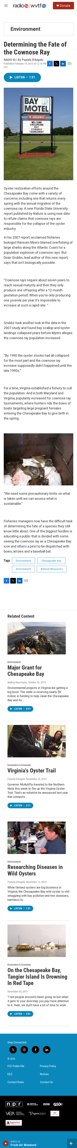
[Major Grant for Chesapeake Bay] (36, 638)
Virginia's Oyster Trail (31, 770)
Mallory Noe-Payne (17, 682)
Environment (25, 29)
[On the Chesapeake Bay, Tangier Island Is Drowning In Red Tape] (36, 941)
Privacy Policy (48, 1066)
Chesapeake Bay (51, 560)
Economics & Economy (19, 765)
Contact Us (46, 1082)
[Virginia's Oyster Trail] (36, 741)
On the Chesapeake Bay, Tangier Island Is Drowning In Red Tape (37, 976)
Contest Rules (15, 1082)
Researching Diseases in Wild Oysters (35, 870)
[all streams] (72, 1143)
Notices (44, 1074)
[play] (5, 1143)
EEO (9, 1074)
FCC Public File (15, 1066)
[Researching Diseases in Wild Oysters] (36, 838)
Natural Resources (52, 568)
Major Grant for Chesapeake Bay (25, 670)
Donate (65, 5)
